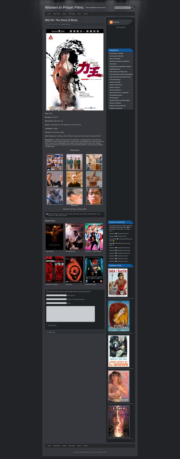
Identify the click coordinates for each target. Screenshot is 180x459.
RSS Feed (116, 22)
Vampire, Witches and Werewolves (120, 100)
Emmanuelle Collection (116, 56)
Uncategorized (114, 98)
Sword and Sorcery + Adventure (119, 92)
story (57, 215)
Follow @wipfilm (120, 27)
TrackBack (50, 332)
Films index (56, 14)
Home (49, 14)
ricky (49, 215)
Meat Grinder (83, 214)
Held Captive (68, 214)
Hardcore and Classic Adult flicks (119, 61)
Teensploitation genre (116, 95)
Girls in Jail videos (115, 58)
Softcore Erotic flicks (116, 85)
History (64, 14)
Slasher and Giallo (115, 82)
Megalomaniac (92, 214)
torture (65, 215)
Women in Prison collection (118, 105)
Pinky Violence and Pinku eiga (118, 71)
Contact (85, 14)
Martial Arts (76, 214)
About (79, 14)
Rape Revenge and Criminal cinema (120, 77)
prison (98, 214)
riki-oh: (53, 215)
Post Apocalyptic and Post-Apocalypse (121, 74)
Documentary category (116, 53)
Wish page (72, 14)
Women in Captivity (115, 103)
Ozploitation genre (115, 69)
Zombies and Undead (116, 108)
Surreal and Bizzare (115, 90)
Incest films (113, 64)
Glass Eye (61, 214)
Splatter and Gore (66, 24)
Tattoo (60, 215)
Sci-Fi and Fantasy (115, 79)
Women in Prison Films (64, 7)
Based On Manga (53, 214)
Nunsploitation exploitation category (120, 66)
